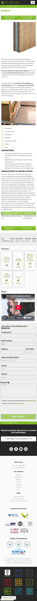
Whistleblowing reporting (23, 563)
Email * (4, 366)
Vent (18, 489)
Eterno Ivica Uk (18, 496)
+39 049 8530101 (20, 465)
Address (4, 349)
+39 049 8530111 (20, 467)
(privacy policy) (32, 400)
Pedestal (18, 475)
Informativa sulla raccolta (7, 599)
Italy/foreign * (7, 341)
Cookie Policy (17, 561)
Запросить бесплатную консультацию (27, 17)
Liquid (18, 483)
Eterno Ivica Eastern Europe (18, 501)
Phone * (4, 374)
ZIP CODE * (30, 349)
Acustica (18, 487)
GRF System (18, 477)
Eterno (18, 481)
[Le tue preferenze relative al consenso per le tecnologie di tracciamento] (8, 598)
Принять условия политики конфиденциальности (19, 400)
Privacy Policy (10, 559)
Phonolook (18, 485)
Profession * (6, 332)
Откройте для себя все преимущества (9, 17)
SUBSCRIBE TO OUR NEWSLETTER (18, 439)
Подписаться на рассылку (13, 403)
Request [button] (4, 383)
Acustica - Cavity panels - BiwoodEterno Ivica (10, 2)
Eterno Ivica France (18, 498)
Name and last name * (10, 357)
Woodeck (18, 479)
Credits (24, 561)
